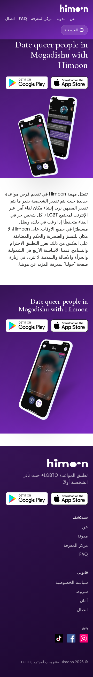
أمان (84, 600)
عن (72, 18)
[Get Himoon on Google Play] (27, 82)
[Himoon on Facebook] (71, 638)
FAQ (23, 18)
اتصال (10, 18)
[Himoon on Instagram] (84, 638)
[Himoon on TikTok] (59, 638)
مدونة (61, 18)
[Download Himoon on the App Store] (69, 82)
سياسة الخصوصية (72, 582)
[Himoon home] (74, 8)
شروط (82, 591)
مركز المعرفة (41, 18)
